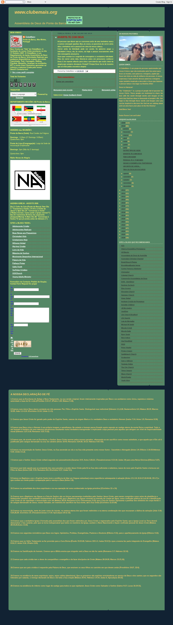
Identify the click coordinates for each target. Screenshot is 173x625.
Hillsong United (18, 243)
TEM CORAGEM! (129, 157)
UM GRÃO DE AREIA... (131, 166)
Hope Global (126, 298)
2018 (124, 212)
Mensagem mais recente (63, 90)
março (126, 135)
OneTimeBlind (126, 341)
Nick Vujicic (125, 338)
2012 (124, 193)
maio (125, 141)
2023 (124, 228)
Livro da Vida (18, 250)
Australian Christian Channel (132, 259)
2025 (124, 234)
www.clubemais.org (36, 12)
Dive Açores (126, 288)
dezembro (127, 186)
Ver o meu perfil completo (23, 72)
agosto (126, 173)
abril (125, 138)
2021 (124, 222)
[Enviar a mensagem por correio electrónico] (86, 71)
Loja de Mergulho (127, 321)
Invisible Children (127, 305)
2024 (124, 231)
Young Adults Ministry (21, 277)
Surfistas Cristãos (19, 270)
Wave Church (126, 374)
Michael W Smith (127, 325)
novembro (127, 183)
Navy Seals (125, 334)
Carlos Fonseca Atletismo (131, 269)
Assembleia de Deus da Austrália (134, 256)
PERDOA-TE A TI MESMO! (133, 160)
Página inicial (87, 90)
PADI (123, 344)
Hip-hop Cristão (19, 246)
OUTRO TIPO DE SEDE (132, 150)
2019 (124, 215)
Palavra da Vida (19, 260)
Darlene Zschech (127, 285)
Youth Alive (125, 380)
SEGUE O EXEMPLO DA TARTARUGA (137, 163)
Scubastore (125, 357)
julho (125, 148)
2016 (124, 206)
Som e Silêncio (127, 361)
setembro (127, 177)
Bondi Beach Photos (129, 262)
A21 (122, 246)
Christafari (125, 272)
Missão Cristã (126, 328)
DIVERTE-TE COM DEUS (71, 37)
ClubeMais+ (30, 37)
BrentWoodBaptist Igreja (130, 265)
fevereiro (127, 132)
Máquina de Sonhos (20, 253)
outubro (126, 180)
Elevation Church (127, 292)
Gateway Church (127, 295)
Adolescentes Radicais (21, 230)
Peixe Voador (126, 348)
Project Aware (126, 351)
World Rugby (126, 377)
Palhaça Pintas (18, 263)
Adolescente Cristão (20, 226)
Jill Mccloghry (126, 308)
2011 (124, 190)
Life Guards (125, 318)
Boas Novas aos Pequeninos (24, 233)
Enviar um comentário (64, 82)
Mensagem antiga (108, 90)
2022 (124, 225)
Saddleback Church (128, 354)
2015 (124, 203)
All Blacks (125, 252)
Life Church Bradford (129, 315)
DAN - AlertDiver (127, 282)
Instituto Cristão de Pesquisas (132, 302)
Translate (19, 98)
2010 (124, 126)
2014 (124, 200)
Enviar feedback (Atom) (73, 95)
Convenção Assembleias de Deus (134, 279)
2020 (124, 219)
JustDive (124, 311)
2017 (124, 209)
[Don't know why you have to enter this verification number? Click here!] (12, 350)
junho (125, 145)
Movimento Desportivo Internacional (27, 257)
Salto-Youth (17, 267)
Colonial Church (127, 275)
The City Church (127, 367)
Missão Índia (126, 331)
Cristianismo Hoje (19, 240)
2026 (124, 238)
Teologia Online (127, 364)
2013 (124, 197)
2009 (124, 123)
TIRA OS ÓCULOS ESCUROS (134, 170)
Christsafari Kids (19, 236)
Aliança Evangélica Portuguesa (133, 249)
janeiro (126, 129)
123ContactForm (33, 356)
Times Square (126, 371)
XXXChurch (17, 273)
